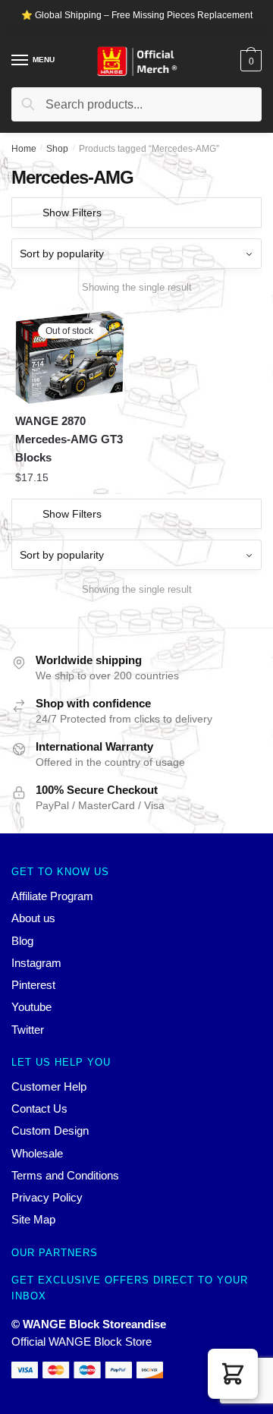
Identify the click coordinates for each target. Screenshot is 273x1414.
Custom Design (50, 1130)
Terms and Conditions (65, 1175)
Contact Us (39, 1108)
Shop (57, 148)
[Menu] (20, 61)
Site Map (33, 1219)
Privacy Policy (47, 1197)
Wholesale (37, 1153)
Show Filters (72, 212)
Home (23, 148)
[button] (233, 1374)
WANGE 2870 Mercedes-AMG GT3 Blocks (69, 439)
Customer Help (48, 1086)
